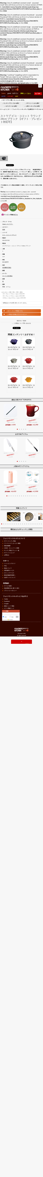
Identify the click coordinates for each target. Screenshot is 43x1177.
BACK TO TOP (21, 642)
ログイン (15, 93)
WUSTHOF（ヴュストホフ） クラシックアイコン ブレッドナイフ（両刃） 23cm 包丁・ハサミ (32, 455)
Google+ (6, 603)
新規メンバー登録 (9, 606)
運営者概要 (7, 545)
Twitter (6, 599)
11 (27, 495)
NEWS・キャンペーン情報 (11, 548)
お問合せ (6, 555)
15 (36, 495)
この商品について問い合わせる (22, 323)
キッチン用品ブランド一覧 (11, 550)
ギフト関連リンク (9, 608)
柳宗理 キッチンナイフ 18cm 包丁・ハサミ (10, 455)
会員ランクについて (9, 577)
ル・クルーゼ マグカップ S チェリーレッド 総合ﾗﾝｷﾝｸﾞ (32, 422)
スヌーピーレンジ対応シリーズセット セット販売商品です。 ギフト (32, 488)
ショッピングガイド (9, 563)
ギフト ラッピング (9, 552)
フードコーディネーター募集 (12, 543)
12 (29, 495)
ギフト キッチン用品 (10, 541)
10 (25, 495)
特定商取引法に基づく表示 (11, 588)
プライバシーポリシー (10, 590)
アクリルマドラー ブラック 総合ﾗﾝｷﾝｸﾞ (10, 422)
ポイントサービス (9, 572)
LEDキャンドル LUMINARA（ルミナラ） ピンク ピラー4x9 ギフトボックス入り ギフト (10, 488)
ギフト (16, 214)
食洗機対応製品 (6, 267)
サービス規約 (8, 586)
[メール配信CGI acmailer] (10, 619)
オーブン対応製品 (7, 276)
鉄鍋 (3, 229)
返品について (8, 568)
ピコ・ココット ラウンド (9, 235)
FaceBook (7, 601)
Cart (38, 93)
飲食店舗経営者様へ (9, 575)
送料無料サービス (9, 570)
